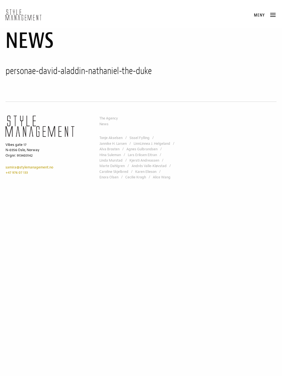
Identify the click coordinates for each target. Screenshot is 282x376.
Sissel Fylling (139, 138)
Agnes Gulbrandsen (142, 149)
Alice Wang (161, 177)
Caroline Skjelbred (113, 172)
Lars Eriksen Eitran (142, 155)
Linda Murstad (111, 160)
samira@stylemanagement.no (29, 167)
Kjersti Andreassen (144, 160)
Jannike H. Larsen (113, 143)
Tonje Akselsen (111, 138)
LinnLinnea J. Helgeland (152, 143)
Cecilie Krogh (135, 177)
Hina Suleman (110, 155)
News (104, 124)
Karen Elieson (145, 172)
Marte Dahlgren (112, 166)
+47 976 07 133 (17, 172)
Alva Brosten (109, 149)
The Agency (108, 118)
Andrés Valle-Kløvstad (149, 166)
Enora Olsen (108, 177)
